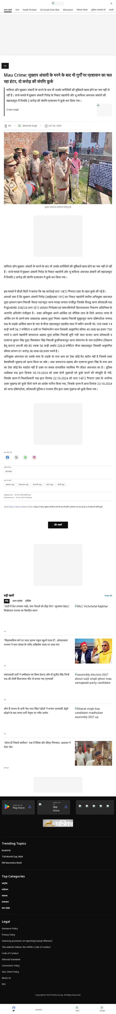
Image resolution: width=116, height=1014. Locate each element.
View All (108, 596)
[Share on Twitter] (16, 457)
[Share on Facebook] (7, 457)
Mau (31, 507)
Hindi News (9, 507)
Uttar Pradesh (21, 507)
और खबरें (58, 525)
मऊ (5, 66)
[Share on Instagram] (34, 457)
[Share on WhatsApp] (25, 457)
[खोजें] (111, 3)
